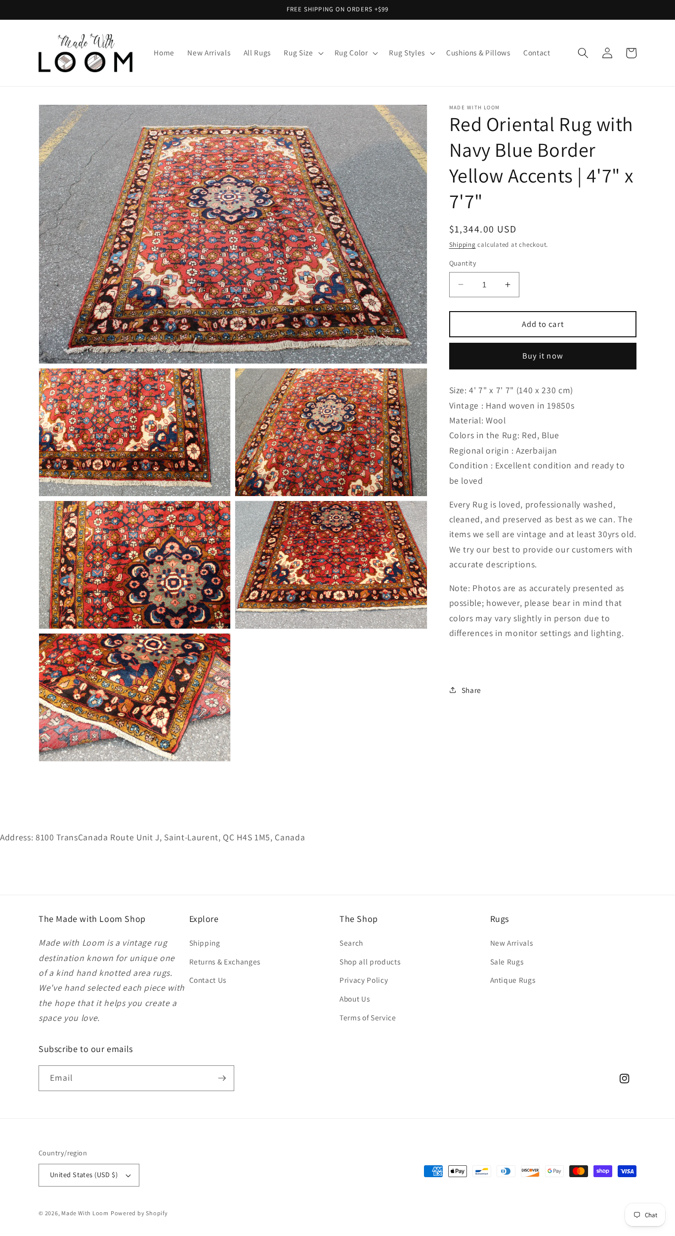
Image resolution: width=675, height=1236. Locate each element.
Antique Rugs (513, 980)
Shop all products (369, 961)
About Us (354, 999)
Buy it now (542, 355)
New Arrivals (511, 943)
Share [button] (471, 689)
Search (351, 943)
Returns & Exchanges (225, 961)
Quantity (463, 263)
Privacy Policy (363, 980)
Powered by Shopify (139, 1213)
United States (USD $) (84, 1174)
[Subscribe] (222, 1078)
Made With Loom (85, 1213)
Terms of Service (367, 1017)
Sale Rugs (507, 961)
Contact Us (208, 980)
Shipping (462, 244)
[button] (302, 53)
